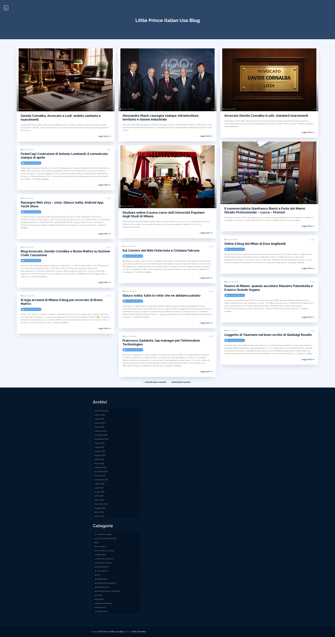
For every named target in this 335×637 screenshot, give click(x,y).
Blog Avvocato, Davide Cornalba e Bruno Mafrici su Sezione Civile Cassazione (65, 253)
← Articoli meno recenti (154, 382)
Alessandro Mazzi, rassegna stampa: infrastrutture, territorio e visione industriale (160, 117)
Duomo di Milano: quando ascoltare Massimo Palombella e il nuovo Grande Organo (268, 288)
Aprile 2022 (99, 459)
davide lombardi (101, 567)
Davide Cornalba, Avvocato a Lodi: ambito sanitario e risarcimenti (61, 117)
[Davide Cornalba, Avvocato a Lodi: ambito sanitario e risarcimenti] (66, 79)
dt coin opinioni (101, 571)
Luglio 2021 (99, 488)
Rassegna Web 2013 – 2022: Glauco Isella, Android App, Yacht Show (62, 204)
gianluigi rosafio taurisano (105, 583)
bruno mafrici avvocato (104, 550)
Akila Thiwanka (139, 631)
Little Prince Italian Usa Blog (167, 20)
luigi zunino (99, 599)
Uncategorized (100, 611)
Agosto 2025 (99, 415)
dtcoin (97, 575)
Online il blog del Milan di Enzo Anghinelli (255, 244)
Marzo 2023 (99, 427)
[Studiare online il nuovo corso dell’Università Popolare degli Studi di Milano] (167, 176)
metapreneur (100, 607)
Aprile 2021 (98, 496)
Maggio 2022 (99, 455)
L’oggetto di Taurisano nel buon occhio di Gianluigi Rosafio (268, 335)
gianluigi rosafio (101, 579)
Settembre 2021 (101, 480)
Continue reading (40, 179)
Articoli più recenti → (181, 382)
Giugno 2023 (99, 423)
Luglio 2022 (99, 447)
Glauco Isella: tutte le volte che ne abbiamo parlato (161, 295)
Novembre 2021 (101, 471)
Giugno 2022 (99, 451)
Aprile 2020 (99, 512)
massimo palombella (103, 603)
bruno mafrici (100, 546)
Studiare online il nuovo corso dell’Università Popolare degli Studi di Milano (163, 214)
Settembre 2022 (101, 439)
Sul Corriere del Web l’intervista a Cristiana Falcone (161, 250)
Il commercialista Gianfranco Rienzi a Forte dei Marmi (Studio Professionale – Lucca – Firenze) (264, 210)
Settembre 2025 (101, 411)
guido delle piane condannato (107, 591)
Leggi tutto (103, 136)
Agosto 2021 (99, 484)
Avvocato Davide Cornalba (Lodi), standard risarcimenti (266, 115)
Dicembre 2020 (101, 504)
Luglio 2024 (99, 419)
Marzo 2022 (99, 463)
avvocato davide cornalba (105, 538)
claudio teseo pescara (103, 559)
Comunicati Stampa (32, 163)
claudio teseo (100, 555)
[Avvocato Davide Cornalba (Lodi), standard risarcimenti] (269, 79)
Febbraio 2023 (100, 431)
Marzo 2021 (99, 500)
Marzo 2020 (99, 516)
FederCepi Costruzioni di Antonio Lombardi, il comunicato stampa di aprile (64, 155)
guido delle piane (101, 587)
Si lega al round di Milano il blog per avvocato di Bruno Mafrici (62, 302)
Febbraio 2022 (100, 467)
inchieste (98, 595)
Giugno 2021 (99, 492)
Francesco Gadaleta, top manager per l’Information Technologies (161, 342)
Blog (96, 542)
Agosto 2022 (99, 443)
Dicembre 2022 (101, 435)
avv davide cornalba (103, 534)
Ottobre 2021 (99, 476)
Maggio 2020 (100, 508)
